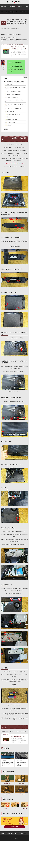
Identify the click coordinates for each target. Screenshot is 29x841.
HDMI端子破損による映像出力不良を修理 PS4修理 (7, 764)
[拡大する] (26, 177)
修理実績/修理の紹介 (10, 12)
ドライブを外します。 (10, 122)
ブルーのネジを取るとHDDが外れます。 (13, 94)
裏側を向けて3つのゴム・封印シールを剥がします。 (15, 101)
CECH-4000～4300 (22, 12)
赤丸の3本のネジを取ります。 (11, 97)
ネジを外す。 (8, 125)
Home (3, 12)
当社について (3, 6)
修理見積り (20, 6)
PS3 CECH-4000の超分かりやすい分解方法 (13, 81)
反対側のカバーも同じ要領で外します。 (13, 108)
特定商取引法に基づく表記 (12, 833)
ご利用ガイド (12, 6)
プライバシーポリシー (23, 833)
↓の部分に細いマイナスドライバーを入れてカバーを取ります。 (15, 105)
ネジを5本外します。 (10, 111)
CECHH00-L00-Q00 (24, 752)
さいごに (5, 129)
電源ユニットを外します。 (11, 119)
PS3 (16, 12)
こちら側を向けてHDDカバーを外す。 (13, 91)
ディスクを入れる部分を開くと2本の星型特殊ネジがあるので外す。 (15, 88)
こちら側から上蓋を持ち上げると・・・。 (14, 114)
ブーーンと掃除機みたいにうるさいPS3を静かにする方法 (21, 764)
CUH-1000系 (11, 752)
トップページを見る (14, 826)
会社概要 (3, 833)
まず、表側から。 (9, 84)
